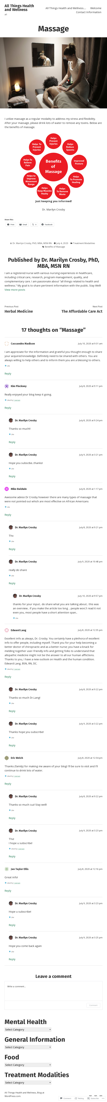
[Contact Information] (100, 1096)
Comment (93, 1005)
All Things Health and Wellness (19, 8)
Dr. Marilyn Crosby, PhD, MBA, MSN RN (32, 243)
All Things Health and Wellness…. (66, 8)
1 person (17, 400)
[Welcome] (95, 1096)
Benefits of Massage (55, 246)
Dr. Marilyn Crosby (26, 420)
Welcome (95, 8)
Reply (8, 373)
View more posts (15, 289)
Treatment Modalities (84, 243)
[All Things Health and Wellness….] (91, 1096)
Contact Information (88, 12)
